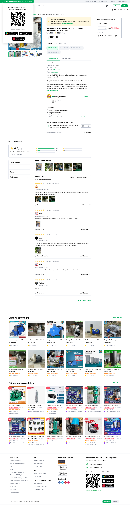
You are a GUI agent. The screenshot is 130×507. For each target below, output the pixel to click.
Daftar (124, 6)
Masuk (116, 6)
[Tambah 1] (105, 28)
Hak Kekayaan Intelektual (17, 463)
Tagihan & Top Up (39, 460)
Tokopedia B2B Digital (16, 475)
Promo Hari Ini (14, 486)
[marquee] (69, 21)
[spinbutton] (102, 28)
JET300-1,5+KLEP (76, 48)
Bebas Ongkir (38, 466)
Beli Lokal (13, 489)
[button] (121, 10)
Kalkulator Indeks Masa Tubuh (19, 480)
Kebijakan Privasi (39, 489)
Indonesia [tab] (107, 501)
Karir (11, 466)
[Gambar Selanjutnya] (40, 54)
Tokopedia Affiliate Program (18, 472)
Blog (11, 469)
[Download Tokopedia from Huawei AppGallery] (108, 486)
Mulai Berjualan (103, 1)
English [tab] (115, 501)
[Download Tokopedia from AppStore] (108, 481)
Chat (101, 36)
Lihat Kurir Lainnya (86, 117)
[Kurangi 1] (99, 28)
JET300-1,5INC (52, 48)
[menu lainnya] (90, 184)
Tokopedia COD (38, 463)
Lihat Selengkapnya (52, 90)
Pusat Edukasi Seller (40, 473)
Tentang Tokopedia (90, 1)
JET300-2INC (64, 48)
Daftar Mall (37, 476)
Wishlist (109, 36)
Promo (113, 1)
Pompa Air (33, 14)
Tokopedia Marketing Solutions (19, 478)
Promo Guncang (14, 492)
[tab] (53, 58)
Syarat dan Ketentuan (40, 486)
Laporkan (88, 132)
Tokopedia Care (122, 1)
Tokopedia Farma (15, 483)
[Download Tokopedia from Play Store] (108, 476)
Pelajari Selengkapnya (92, 490)
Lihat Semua (117, 317)
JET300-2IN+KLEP (53, 52)
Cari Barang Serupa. (68, 23)
